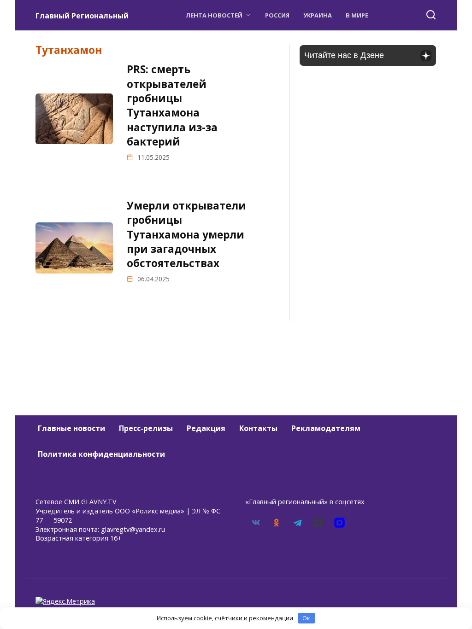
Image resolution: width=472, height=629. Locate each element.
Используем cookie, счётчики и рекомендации (225, 618)
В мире (357, 15)
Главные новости (71, 428)
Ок (306, 618)
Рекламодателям (325, 428)
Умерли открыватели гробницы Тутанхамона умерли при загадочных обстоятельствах (186, 234)
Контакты (258, 428)
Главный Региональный (82, 16)
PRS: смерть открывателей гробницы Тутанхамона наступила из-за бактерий (172, 105)
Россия (277, 15)
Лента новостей (214, 15)
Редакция (206, 428)
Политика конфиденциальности (101, 454)
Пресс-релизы (146, 428)
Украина (317, 15)
